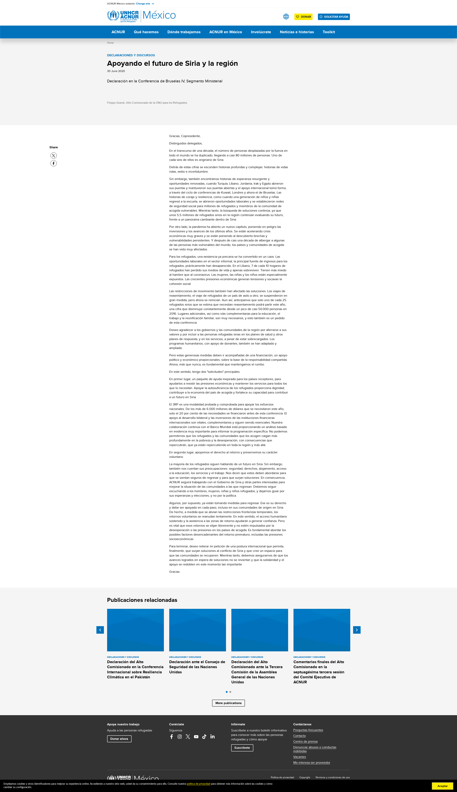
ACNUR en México (225, 32)
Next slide (357, 630)
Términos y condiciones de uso (332, 777)
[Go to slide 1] (227, 693)
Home (110, 42)
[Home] (132, 16)
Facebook (171, 736)
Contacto (299, 736)
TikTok (204, 736)
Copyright (304, 777)
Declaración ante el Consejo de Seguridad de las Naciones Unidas (197, 667)
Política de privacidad (282, 777)
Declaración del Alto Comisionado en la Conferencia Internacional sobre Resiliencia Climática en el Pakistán (135, 669)
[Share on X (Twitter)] (54, 155)
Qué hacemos (146, 32)
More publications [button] (228, 703)
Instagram (179, 736)
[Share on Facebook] (54, 163)
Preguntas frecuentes (308, 730)
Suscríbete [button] (242, 747)
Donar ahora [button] (119, 738)
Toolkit (329, 32)
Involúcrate (261, 32)
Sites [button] (286, 16)
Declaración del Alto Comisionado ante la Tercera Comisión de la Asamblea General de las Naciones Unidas (257, 672)
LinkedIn (212, 736)
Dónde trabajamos (183, 32)
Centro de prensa (305, 741)
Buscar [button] (275, 16)
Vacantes (299, 757)
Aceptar (443, 786)
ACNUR (118, 32)
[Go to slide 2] (231, 693)
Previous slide (100, 630)
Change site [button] (143, 3)
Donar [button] (306, 17)
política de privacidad (198, 784)
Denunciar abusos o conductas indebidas (314, 749)
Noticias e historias (297, 32)
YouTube (196, 736)
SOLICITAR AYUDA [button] (336, 17)
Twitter (188, 736)
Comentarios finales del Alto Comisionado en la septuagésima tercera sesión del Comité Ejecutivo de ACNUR (318, 672)
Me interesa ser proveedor (311, 762)
